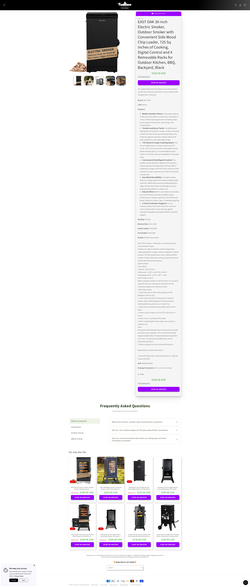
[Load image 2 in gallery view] (89, 81)
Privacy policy (104, 585)
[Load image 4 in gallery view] (110, 81)
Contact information (135, 585)
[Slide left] (71, 81)
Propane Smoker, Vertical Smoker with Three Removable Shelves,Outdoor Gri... (139, 535)
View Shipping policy (144, 76)
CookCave (75, 584)
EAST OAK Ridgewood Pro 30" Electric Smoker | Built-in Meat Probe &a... (111, 488)
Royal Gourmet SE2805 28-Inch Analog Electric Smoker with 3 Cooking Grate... (168, 535)
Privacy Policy (19, 576)
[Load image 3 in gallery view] (99, 81)
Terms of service (114, 585)
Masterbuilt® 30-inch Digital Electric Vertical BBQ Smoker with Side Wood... (139, 488)
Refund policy (94, 585)
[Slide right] (128, 81)
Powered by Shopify (84, 584)
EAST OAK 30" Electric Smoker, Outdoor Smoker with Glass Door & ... (82, 488)
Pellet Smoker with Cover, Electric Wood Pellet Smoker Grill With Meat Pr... (82, 535)
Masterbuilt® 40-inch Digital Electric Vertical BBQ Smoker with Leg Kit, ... (110, 535)
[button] (4, 5)
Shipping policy (124, 585)
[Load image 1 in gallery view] (78, 81)
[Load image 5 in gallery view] (121, 81)
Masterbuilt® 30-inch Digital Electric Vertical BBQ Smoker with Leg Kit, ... (167, 488)
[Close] (34, 565)
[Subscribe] (141, 567)
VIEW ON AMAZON (158, 82)
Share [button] (142, 374)
